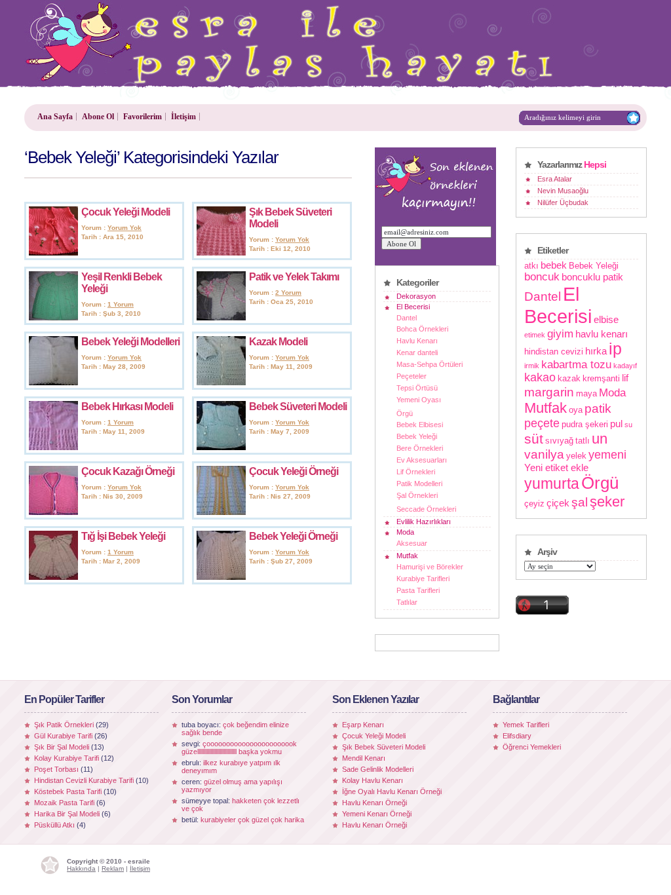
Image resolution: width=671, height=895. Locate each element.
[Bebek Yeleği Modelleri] (53, 382)
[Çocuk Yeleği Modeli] (53, 252)
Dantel (406, 318)
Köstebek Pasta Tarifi (68, 791)
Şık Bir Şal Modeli (61, 747)
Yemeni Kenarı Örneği (377, 814)
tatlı (582, 441)
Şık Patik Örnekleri (64, 725)
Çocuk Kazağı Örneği (127, 471)
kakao (540, 377)
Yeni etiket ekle (556, 467)
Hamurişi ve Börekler (429, 567)
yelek (576, 456)
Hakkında (81, 868)
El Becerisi (413, 307)
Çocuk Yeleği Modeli (125, 212)
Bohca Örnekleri (422, 329)
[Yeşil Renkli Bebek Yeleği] (53, 317)
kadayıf (625, 366)
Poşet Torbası (56, 769)
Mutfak (407, 556)
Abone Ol (98, 116)
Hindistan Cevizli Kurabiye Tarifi (84, 780)
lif (625, 377)
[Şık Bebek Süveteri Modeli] (221, 252)
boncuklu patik (592, 276)
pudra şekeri (585, 424)
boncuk (542, 276)
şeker (607, 501)
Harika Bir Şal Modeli (67, 814)
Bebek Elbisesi (419, 424)
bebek (554, 265)
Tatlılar (406, 602)
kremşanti (601, 378)
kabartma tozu (576, 364)
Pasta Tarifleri (418, 590)
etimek (534, 335)
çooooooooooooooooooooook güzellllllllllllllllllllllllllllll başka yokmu (239, 747)
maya (586, 393)
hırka (596, 350)
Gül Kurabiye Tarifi (63, 736)
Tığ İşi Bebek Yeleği (123, 536)
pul (616, 423)
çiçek (557, 502)
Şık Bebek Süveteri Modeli (383, 747)
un (599, 438)
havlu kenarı (601, 333)
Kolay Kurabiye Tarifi (66, 758)
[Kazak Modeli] (221, 382)
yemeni (607, 454)
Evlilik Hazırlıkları (423, 521)
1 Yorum (120, 304)
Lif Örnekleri (415, 472)
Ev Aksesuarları (421, 460)
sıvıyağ (559, 441)
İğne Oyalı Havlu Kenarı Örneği (392, 791)
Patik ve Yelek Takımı (294, 276)
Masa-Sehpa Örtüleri (429, 364)
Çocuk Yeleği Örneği (293, 471)
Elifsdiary (517, 736)
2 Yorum (288, 292)
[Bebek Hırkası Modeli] (53, 447)
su (628, 424)
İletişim (183, 116)
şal (579, 502)
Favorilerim (142, 116)
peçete (542, 423)
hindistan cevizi (553, 351)
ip (615, 349)
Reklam (113, 868)
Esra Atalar (554, 179)
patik (598, 408)
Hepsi (595, 164)
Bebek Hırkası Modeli (127, 406)
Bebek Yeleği (416, 436)
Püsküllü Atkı (54, 825)
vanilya (544, 454)
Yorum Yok (124, 227)
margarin (549, 392)
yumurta (551, 483)
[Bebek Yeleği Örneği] (221, 577)
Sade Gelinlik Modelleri (377, 769)
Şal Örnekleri (417, 495)
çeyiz (534, 503)
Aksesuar (411, 543)
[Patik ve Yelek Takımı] (221, 317)
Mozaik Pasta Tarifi (64, 803)
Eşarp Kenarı (363, 725)
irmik (531, 366)
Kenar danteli (417, 352)
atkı (531, 266)
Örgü (404, 413)
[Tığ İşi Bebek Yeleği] (53, 577)
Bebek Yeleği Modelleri (130, 341)
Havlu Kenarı (417, 341)
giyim (560, 333)
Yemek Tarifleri (526, 725)
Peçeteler (411, 376)
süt (533, 438)
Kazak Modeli (278, 341)
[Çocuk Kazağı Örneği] (53, 512)
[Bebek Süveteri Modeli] (221, 447)
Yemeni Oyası (418, 400)
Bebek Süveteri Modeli (298, 406)
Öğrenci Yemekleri (532, 747)
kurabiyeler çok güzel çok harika (252, 820)
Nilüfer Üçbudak (562, 202)
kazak (569, 378)
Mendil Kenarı (363, 758)
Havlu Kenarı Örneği (374, 803)
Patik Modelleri (419, 483)
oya (576, 410)
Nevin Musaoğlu (562, 191)
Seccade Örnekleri (426, 509)
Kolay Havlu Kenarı (372, 780)
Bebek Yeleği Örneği (293, 536)
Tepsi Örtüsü (417, 388)
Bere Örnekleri (419, 448)
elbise (606, 319)
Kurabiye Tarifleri (423, 578)
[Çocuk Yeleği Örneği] (221, 512)
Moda (405, 532)
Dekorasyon (416, 296)
